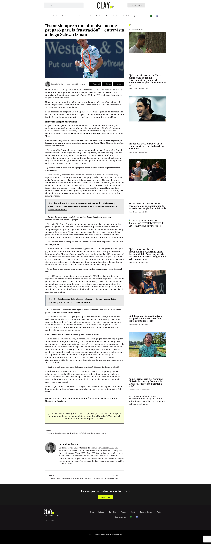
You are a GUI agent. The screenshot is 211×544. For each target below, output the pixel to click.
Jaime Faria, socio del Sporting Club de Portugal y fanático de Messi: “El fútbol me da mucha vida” (146, 382)
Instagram (109, 398)
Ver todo (126, 16)
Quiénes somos (140, 16)
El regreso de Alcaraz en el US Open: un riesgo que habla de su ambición (146, 146)
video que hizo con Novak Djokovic (88, 133)
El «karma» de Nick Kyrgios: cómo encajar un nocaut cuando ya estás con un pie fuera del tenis (147, 206)
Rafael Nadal (85, 433)
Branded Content (112, 16)
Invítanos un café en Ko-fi (75, 398)
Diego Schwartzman (62, 433)
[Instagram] (45, 523)
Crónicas (65, 16)
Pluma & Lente (65, 463)
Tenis (93, 433)
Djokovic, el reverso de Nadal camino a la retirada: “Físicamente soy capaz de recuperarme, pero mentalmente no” (147, 80)
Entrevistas (77, 16)
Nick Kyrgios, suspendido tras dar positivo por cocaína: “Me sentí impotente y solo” (145, 318)
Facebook (61, 401)
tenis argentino (100, 433)
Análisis (88, 16)
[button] (95, 84)
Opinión (99, 16)
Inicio (55, 16)
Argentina (50, 433)
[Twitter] (50, 523)
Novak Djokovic (75, 433)
